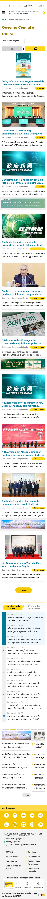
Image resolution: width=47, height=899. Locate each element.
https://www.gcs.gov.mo (15, 839)
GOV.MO (9, 852)
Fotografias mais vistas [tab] (34, 607)
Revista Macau (12, 857)
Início (4, 19)
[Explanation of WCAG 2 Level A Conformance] (41, 895)
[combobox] (13, 41)
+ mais (40, 795)
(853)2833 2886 (12, 845)
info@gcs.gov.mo (13, 842)
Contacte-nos (34, 857)
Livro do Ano (11, 861)
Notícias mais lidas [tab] (13, 607)
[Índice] (3, 13)
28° (30, 6)
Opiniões (32, 852)
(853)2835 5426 (29, 845)
